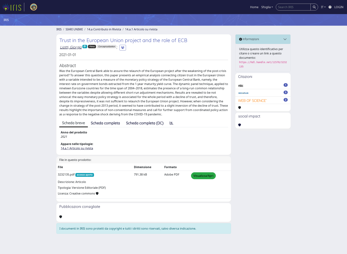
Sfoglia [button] (266, 7)
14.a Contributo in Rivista (104, 29)
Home (254, 7)
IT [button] (322, 7)
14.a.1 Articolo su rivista (141, 29)
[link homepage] (13, 7)
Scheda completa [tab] (105, 123)
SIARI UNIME (74, 29)
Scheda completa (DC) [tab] (145, 123)
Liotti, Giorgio (71, 47)
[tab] (171, 123)
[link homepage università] (33, 7)
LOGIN (338, 7)
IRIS (59, 29)
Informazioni (250, 39)
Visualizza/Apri (203, 176)
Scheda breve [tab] (73, 123)
